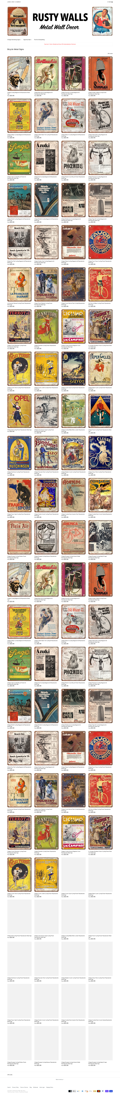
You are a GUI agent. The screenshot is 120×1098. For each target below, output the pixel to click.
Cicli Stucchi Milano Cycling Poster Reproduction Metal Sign (99, 304)
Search (9, 1087)
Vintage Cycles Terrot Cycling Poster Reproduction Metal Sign (18, 388)
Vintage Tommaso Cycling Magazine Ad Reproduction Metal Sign (70, 93)
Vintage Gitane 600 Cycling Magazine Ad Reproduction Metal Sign (97, 135)
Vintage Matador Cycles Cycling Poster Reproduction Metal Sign (73, 472)
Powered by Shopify (23, 1092)
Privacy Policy (15, 1087)
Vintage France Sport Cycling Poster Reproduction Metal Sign (18, 515)
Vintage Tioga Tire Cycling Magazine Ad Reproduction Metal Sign (97, 219)
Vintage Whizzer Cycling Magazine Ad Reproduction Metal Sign (73, 135)
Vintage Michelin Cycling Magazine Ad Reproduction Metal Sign (46, 219)
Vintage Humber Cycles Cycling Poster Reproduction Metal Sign (46, 515)
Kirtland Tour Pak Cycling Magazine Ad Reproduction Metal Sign (19, 262)
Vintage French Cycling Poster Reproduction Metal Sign (99, 430)
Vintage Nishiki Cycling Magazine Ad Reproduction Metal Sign (18, 219)
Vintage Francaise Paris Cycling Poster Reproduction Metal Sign (46, 472)
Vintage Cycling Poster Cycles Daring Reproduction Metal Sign (100, 515)
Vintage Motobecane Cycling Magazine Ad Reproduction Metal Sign (71, 219)
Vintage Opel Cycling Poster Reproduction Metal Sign (19, 429)
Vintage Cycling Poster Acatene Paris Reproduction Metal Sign (73, 515)
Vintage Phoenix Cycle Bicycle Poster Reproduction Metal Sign (73, 177)
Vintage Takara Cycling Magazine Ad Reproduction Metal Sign (72, 262)
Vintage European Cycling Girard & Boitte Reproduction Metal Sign (70, 557)
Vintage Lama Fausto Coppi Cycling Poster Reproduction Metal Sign (44, 430)
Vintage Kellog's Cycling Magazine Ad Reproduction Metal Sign (19, 135)
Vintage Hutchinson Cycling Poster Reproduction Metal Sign (18, 472)
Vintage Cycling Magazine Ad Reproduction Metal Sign (18, 93)
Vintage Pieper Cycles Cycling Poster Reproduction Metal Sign (100, 388)
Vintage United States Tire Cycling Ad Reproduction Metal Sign (46, 135)
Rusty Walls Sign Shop (20, 1090)
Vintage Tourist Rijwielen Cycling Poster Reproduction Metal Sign (43, 304)
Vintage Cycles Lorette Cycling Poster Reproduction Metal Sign (46, 388)
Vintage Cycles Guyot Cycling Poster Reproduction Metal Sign (73, 388)
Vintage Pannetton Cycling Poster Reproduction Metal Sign (45, 346)
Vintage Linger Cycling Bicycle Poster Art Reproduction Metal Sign (16, 177)
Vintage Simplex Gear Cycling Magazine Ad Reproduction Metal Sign (44, 262)
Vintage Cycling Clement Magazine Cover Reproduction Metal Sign (70, 346)
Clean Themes (15, 1092)
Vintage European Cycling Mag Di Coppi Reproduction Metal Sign (97, 557)
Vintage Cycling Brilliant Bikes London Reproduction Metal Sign (73, 430)
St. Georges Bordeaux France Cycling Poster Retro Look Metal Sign (100, 346)
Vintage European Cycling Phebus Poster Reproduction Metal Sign (16, 557)
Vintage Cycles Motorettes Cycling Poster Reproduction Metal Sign (16, 346)
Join (12, 1)
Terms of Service (24, 1087)
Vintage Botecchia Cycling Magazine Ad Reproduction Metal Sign (43, 93)
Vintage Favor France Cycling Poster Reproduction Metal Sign (99, 262)
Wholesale (35, 1087)
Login (9, 1)
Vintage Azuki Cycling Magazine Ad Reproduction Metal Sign (45, 177)
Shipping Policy (49, 1087)
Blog (31, 1087)
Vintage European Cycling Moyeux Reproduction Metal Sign (45, 557)
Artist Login (42, 1087)
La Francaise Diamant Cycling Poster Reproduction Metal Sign (19, 304)
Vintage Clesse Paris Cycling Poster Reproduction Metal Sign (99, 472)
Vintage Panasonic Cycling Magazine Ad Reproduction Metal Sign (97, 177)
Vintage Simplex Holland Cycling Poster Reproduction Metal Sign (97, 93)
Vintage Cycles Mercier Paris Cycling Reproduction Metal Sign (73, 304)
